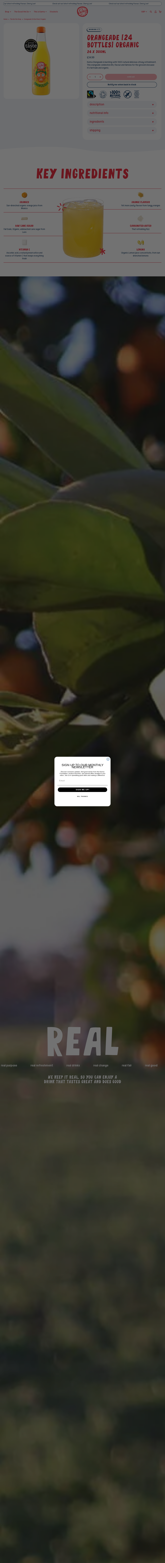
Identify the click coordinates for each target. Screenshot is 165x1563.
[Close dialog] (108, 759)
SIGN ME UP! (82, 790)
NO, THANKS (82, 796)
